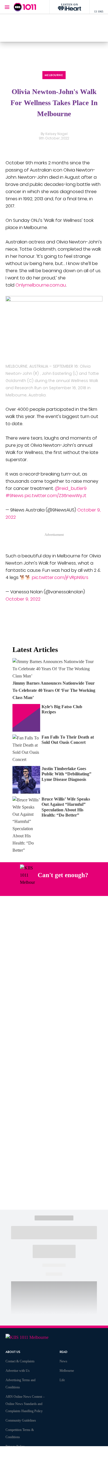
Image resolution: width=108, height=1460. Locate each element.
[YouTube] (64, 889)
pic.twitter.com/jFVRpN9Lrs (60, 577)
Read (63, 1352)
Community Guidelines (21, 1420)
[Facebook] (25, 889)
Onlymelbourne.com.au (41, 285)
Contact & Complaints (20, 1361)
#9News (15, 495)
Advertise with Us (18, 1371)
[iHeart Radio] (77, 889)
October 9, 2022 (23, 599)
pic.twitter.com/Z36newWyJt (55, 495)
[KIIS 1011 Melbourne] (25, 7)
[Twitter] (51, 889)
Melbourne (67, 1371)
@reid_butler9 (71, 488)
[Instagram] (38, 889)
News (63, 1361)
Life (62, 1380)
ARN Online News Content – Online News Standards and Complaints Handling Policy (25, 1404)
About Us (13, 1352)
